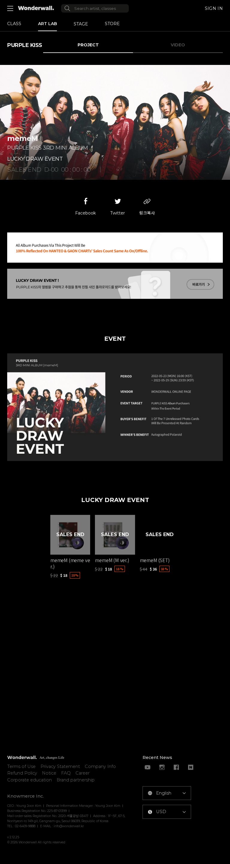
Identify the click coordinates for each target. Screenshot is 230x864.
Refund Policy (22, 773)
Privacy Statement (60, 766)
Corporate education (29, 780)
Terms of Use (21, 766)
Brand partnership (76, 780)
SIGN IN (214, 8)
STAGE (81, 24)
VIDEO (178, 45)
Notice (49, 773)
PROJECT (88, 45)
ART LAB (47, 23)
